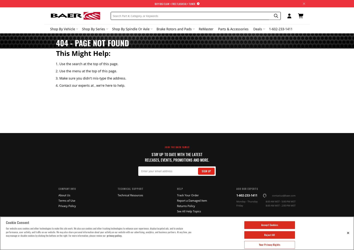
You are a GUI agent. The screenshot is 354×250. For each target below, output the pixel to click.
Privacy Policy (67, 206)
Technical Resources (130, 195)
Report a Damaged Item (192, 200)
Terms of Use (66, 200)
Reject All (269, 235)
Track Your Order (188, 195)
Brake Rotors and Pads (174, 29)
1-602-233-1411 (281, 29)
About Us (64, 195)
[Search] (275, 16)
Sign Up (206, 171)
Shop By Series (93, 29)
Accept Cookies (269, 225)
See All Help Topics (189, 211)
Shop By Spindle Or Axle (131, 29)
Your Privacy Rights (269, 244)
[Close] (348, 233)
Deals (257, 29)
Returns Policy (186, 206)
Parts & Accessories (233, 29)
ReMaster (206, 29)
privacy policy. (114, 235)
